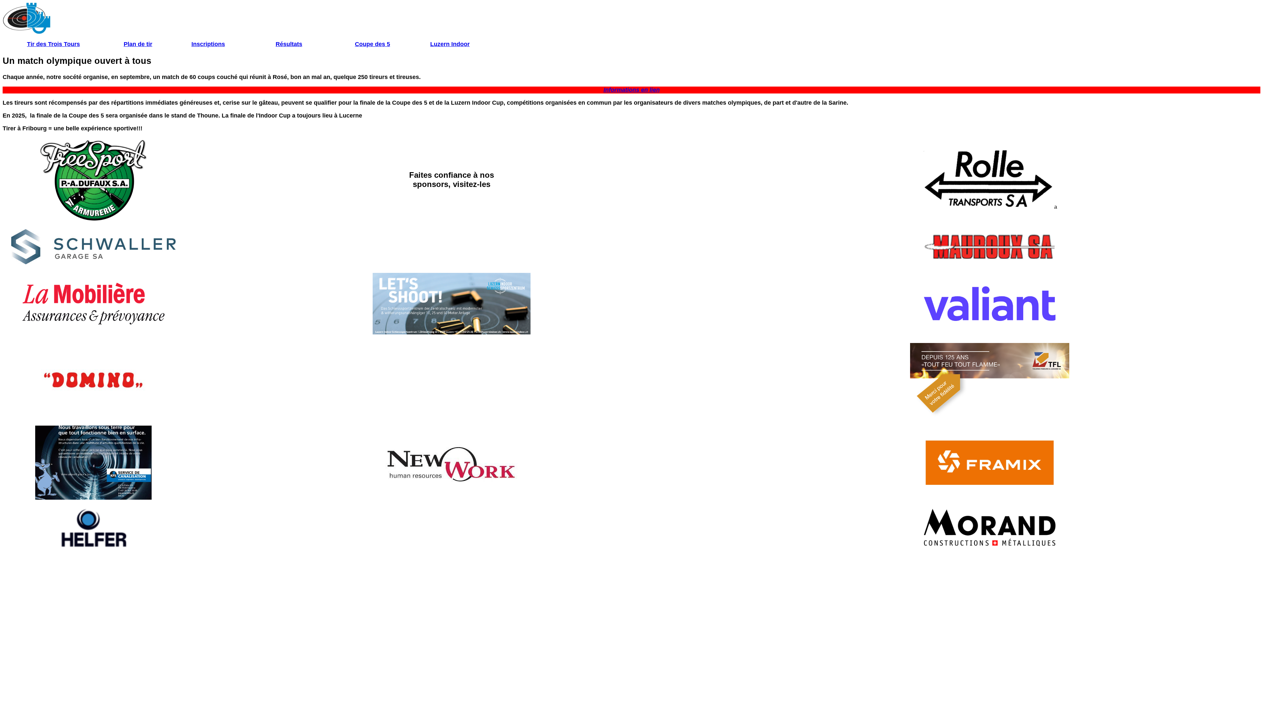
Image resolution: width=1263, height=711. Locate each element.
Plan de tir (138, 44)
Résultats (289, 44)
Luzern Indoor (450, 44)
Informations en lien (632, 90)
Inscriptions (208, 44)
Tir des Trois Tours (53, 44)
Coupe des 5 (372, 44)
